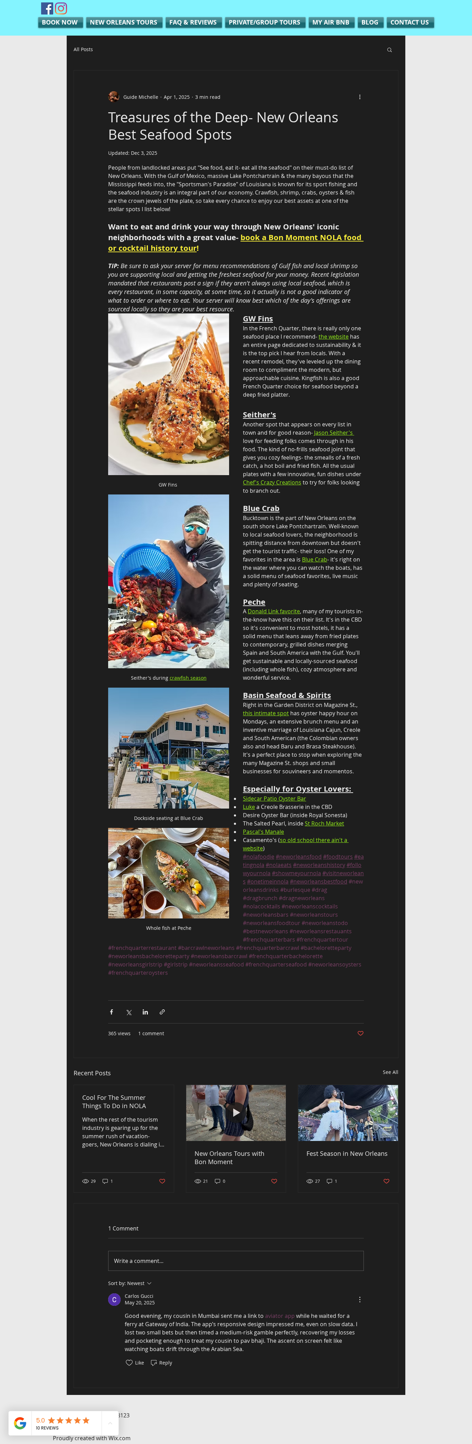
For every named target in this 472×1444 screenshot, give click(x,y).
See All (390, 1072)
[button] (389, 49)
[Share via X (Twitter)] (128, 1012)
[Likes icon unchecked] (129, 1363)
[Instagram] (61, 8)
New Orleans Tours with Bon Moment (229, 1157)
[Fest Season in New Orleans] (348, 1113)
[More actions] (360, 97)
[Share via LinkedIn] (145, 1012)
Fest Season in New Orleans (347, 1153)
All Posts (83, 49)
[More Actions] (360, 1299)
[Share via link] (162, 1012)
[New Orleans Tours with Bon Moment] (236, 1113)
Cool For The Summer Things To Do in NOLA (114, 1101)
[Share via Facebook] (111, 1012)
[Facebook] (47, 8)
